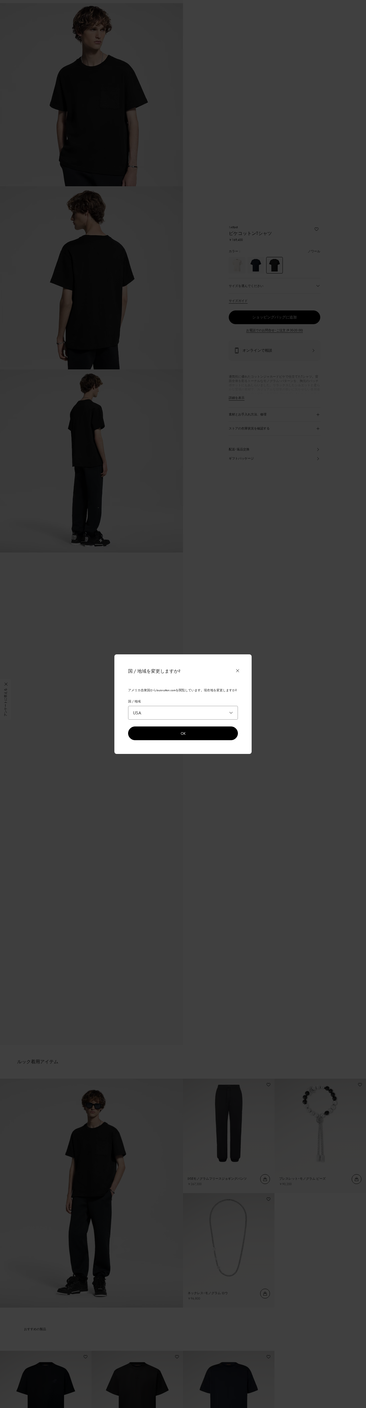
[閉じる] (237, 671)
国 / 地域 (134, 701)
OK (183, 733)
